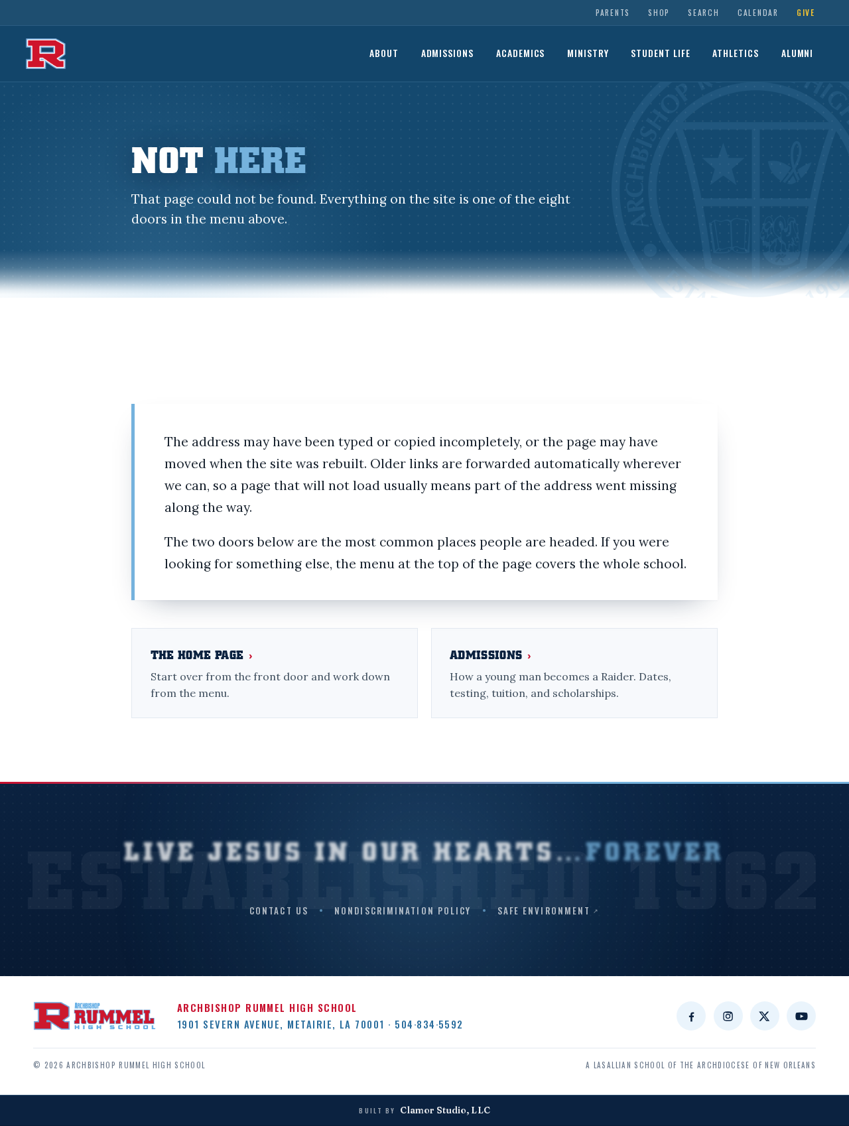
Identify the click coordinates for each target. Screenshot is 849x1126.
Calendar (758, 12)
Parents (613, 12)
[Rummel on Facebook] (691, 1016)
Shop (659, 12)
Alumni (797, 53)
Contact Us (278, 910)
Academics (520, 53)
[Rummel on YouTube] (801, 1016)
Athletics (735, 53)
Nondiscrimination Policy (402, 910)
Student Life (660, 53)
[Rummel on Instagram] (728, 1016)
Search (703, 12)
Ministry (588, 53)
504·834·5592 (429, 1024)
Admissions (447, 53)
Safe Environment (544, 910)
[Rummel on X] (764, 1016)
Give (806, 12)
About (384, 53)
